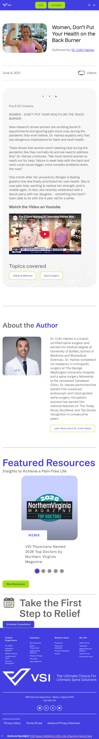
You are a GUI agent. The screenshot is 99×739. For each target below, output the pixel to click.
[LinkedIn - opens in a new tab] (39, 708)
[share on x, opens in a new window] (43, 96)
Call (41, 5)
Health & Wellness (22, 275)
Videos (91, 73)
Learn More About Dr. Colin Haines (72, 428)
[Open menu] (94, 5)
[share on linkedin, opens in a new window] (56, 96)
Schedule (56, 5)
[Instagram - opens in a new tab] (46, 708)
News (34, 535)
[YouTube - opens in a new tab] (59, 708)
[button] (49, 521)
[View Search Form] (89, 5)
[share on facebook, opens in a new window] (49, 96)
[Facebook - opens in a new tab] (52, 708)
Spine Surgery (51, 275)
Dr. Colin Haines (83, 50)
